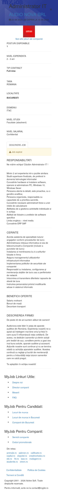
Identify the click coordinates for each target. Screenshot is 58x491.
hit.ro (16, 458)
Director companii (20, 387)
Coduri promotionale (22, 442)
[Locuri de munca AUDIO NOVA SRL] (29, 31)
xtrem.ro (24, 461)
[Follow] (29, 24)
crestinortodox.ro (37, 455)
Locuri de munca (20, 412)
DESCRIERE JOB (17, 144)
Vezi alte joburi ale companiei (29, 38)
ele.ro (9, 458)
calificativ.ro (36, 452)
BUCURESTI (13, 97)
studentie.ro (12, 461)
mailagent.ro (35, 458)
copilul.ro (11, 455)
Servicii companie (20, 437)
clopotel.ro (22, 455)
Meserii (15, 392)
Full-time (11, 70)
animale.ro (12, 452)
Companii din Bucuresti (23, 422)
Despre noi (17, 382)
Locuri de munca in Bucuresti (26, 417)
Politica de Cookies (36, 470)
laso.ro (24, 458)
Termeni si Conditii (15, 475)
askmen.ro (24, 452)
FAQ (14, 397)
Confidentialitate (14, 470)
